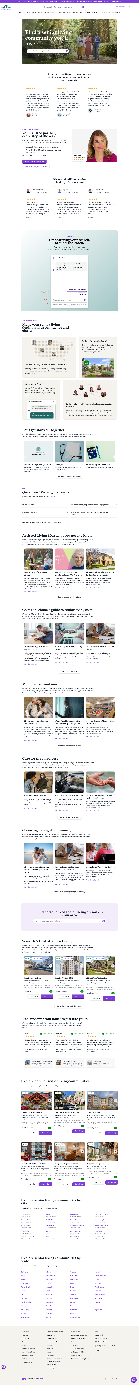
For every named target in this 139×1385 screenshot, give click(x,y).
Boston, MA (50, 1231)
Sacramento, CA (27, 1225)
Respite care (50, 1352)
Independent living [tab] (51, 1208)
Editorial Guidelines (28, 1359)
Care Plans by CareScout (79, 1335)
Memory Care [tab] (39, 1086)
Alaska (97, 1302)
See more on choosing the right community (69, 892)
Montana (98, 1283)
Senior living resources (78, 1338)
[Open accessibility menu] (4, 1367)
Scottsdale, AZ (75, 1231)
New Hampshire (100, 1276)
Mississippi (74, 1298)
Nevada (73, 1291)
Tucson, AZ (25, 1220)
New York (24, 1283)
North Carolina (26, 1302)
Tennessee (49, 1279)
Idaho (72, 1313)
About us (25, 1335)
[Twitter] (112, 1379)
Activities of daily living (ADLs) (80, 1359)
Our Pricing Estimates (29, 1352)
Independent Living (64, 12)
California (24, 1272)
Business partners (27, 1362)
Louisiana (49, 1313)
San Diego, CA (26, 1214)
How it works (75, 1345)
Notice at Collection (101, 1338)
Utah (72, 1283)
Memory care (51, 1345)
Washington (25, 1317)
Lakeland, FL (74, 1237)
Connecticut (74, 1279)
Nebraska (73, 1309)
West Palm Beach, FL (102, 1214)
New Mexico (74, 1306)
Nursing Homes (49, 12)
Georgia (24, 1298)
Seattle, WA (50, 1220)
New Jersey (25, 1309)
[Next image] (50, 966)
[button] (83, 7)
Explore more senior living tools (69, 476)
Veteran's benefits (76, 1355)
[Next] (115, 102)
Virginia (23, 1313)
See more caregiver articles (69, 817)
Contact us (54, 496)
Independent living (52, 1338)
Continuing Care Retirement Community (85, 12)
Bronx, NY (73, 1220)
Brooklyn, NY (25, 1231)
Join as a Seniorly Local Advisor (36, 166)
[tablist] (69, 1086)
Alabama (49, 1309)
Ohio (22, 1294)
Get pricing (47, 996)
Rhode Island (99, 1287)
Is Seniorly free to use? (30, 512)
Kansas (72, 1302)
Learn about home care (129, 1370)
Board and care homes (54, 1342)
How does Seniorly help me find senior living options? (90, 505)
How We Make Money (28, 1348)
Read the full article (30, 591)
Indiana (48, 1283)
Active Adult (50, 1355)
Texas (23, 1276)
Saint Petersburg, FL (77, 1225)
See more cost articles (69, 671)
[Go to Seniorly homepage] (24, 1378)
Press (24, 1345)
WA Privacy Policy (101, 1342)
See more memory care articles (69, 746)
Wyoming (98, 1309)
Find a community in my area (77, 289)
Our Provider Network (77, 1348)
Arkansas (73, 1294)
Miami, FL (49, 1214)
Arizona (48, 1272)
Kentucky (49, 1317)
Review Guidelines (27, 1355)
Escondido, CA (100, 1220)
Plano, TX (49, 1237)
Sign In (131, 7)
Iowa (72, 1287)
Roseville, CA (99, 1231)
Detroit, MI (74, 1214)
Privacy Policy (99, 1335)
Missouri (49, 1287)
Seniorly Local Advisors (78, 1352)
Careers (24, 1342)
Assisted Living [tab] (27, 1086)
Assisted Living (23, 12)
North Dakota (99, 1298)
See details (34, 996)
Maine (97, 1279)
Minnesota (49, 1302)
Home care (50, 1348)
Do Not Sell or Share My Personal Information (105, 1346)
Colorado (49, 1298)
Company (115, 12)
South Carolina (51, 1306)
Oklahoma (74, 1276)
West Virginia (75, 1317)
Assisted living (51, 1335)
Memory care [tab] (38, 1208)
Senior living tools (76, 1342)
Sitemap (40, 1378)
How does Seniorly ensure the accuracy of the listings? (41, 522)
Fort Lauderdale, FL (102, 1225)
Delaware (98, 1291)
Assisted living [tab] (27, 1208)
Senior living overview (53, 1368)
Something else (131, 1365)
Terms (97, 1350)
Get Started (82, 294)
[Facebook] (106, 1379)
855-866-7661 (120, 7)
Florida (23, 1279)
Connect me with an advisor (34, 161)
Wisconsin (49, 1294)
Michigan (24, 1306)
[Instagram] (109, 1379)
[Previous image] (26, 966)
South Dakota (100, 1294)
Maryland (49, 1291)
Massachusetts (51, 1276)
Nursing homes (51, 1364)
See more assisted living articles (69, 597)
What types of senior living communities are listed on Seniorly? (89, 513)
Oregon (73, 1272)
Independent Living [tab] (52, 1086)
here (120, 1)
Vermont (98, 1306)
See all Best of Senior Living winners (69, 1006)
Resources (105, 12)
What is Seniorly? (28, 505)
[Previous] (24, 102)
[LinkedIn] (116, 1379)
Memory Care (36, 12)
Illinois (23, 1291)
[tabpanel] (69, 1140)
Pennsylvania (25, 1287)
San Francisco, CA (27, 1237)
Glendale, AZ (99, 1237)
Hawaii (97, 1272)
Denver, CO (50, 1225)
